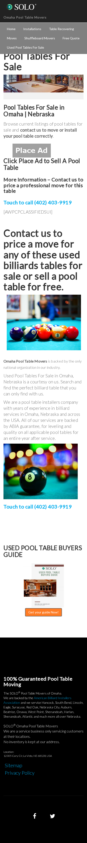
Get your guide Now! (43, 612)
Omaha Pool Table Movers (25, 17)
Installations (32, 29)
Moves (12, 38)
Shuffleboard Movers (39, 38)
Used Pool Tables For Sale (25, 47)
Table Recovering (61, 29)
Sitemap (13, 765)
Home (11, 29)
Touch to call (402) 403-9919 (37, 202)
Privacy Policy (20, 773)
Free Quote (71, 38)
